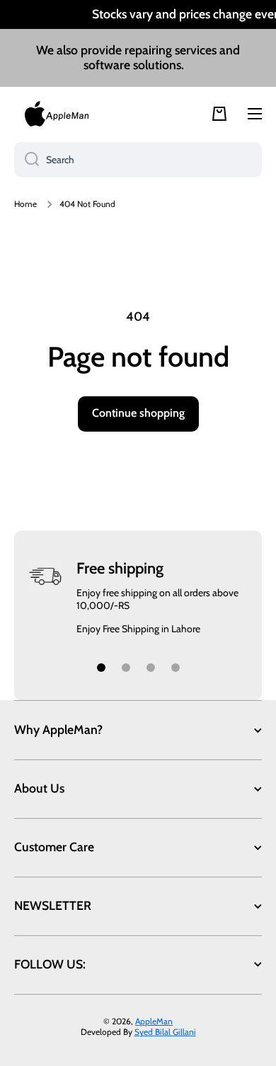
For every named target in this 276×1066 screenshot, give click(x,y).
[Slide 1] (101, 667)
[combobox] (138, 159)
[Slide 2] (126, 667)
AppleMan (154, 1021)
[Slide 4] (175, 667)
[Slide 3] (150, 667)
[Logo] (56, 113)
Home (25, 204)
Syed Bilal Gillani (165, 1031)
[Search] (26, 159)
